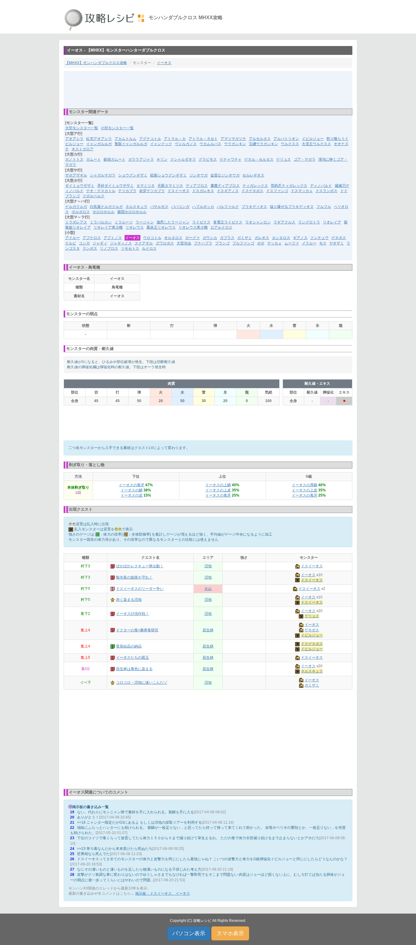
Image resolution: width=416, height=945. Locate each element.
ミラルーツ (124, 222)
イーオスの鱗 (132, 490)
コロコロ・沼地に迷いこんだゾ (141, 682)
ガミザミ (244, 238)
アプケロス (92, 238)
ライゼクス (201, 222)
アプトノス (113, 238)
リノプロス (109, 248)
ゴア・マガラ (305, 159)
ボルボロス (81, 212)
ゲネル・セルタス (258, 159)
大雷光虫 (184, 243)
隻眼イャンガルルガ (131, 144)
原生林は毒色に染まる (134, 669)
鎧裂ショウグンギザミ (168, 175)
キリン (162, 159)
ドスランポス (326, 191)
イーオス (164, 63)
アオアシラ (74, 139)
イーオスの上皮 (218, 490)
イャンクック (161, 144)
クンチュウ (319, 238)
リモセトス (130, 248)
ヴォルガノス (186, 144)
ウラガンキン (235, 144)
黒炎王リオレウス (161, 227)
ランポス (90, 248)
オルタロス (173, 238)
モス (322, 243)
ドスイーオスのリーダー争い (140, 589)
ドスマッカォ (302, 191)
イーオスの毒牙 (131, 485)
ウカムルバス (210, 144)
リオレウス (134, 227)
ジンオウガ (198, 175)
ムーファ (291, 243)
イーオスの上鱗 (218, 485)
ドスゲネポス (252, 191)
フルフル (323, 207)
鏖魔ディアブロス (225, 186)
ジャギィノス (121, 243)
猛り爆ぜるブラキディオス (292, 207)
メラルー (309, 243)
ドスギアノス (228, 191)
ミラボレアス (76, 222)
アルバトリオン (286, 139)
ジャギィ (100, 243)
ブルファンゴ (243, 243)
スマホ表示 (230, 933)
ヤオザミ (336, 243)
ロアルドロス (221, 227)
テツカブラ (127, 191)
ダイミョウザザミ (79, 186)
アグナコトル (150, 139)
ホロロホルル (104, 212)
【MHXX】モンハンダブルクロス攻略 (96, 63)
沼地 (208, 566)
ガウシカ (210, 238)
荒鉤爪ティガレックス (289, 186)
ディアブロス (197, 186)
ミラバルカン (101, 222)
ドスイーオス (178, 191)
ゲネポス (338, 238)
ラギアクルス (284, 222)
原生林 (208, 630)
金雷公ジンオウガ (225, 175)
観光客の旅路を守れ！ (134, 577)
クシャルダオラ (183, 159)
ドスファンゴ (277, 191)
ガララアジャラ (141, 159)
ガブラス (227, 238)
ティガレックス (255, 186)
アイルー (72, 238)
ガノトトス (74, 159)
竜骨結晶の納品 (129, 646)
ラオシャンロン (258, 222)
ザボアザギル (76, 175)
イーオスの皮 (132, 495)
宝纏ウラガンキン (263, 144)
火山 (208, 589)
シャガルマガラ (102, 175)
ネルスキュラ (136, 207)
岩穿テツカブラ (152, 191)
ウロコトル (152, 238)
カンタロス (281, 238)
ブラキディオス (254, 207)
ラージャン (145, 222)
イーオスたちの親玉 (132, 657)
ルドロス (149, 248)
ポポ (260, 243)
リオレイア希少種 (108, 227)
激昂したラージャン (173, 222)
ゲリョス (283, 159)
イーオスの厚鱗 (304, 485)
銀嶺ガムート (114, 159)
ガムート (93, 159)
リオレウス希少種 (193, 227)
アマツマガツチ (233, 139)
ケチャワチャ (230, 159)
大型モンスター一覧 (81, 128)
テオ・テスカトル (100, 191)
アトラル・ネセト (203, 139)
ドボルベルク (93, 196)
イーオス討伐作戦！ (132, 614)
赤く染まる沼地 (129, 599)
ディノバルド (321, 186)
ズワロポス (165, 243)
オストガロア (82, 149)
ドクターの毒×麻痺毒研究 (137, 630)
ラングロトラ (309, 222)
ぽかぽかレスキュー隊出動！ (140, 566)
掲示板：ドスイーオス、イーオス (162, 893)
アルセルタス (260, 139)
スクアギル (144, 243)
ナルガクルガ (76, 207)
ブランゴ (222, 243)
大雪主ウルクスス (316, 144)
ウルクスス (290, 144)
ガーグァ (192, 238)
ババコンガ (180, 207)
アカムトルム (125, 139)
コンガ (84, 243)
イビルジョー (313, 139)
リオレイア (332, 222)
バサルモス (159, 207)
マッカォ (274, 243)
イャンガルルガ (99, 144)
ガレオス (262, 238)
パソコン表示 (188, 933)
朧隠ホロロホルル (131, 212)
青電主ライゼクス (227, 222)
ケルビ (70, 243)
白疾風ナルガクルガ (106, 207)
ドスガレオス (203, 191)
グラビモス (208, 159)
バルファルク (228, 207)
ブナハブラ (203, 243)
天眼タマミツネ (170, 186)
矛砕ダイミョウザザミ (115, 186)
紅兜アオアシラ (99, 139)
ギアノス (300, 238)
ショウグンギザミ (132, 175)
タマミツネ (145, 186)
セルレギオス (253, 175)
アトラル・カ (175, 139)
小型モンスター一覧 (117, 128)
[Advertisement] (208, 89)
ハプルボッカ (203, 207)
